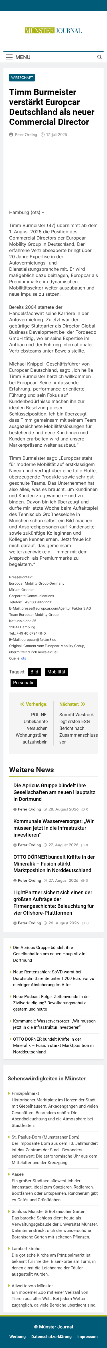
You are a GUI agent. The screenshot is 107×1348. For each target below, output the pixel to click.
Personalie (23, 682)
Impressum (87, 1336)
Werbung (17, 1336)
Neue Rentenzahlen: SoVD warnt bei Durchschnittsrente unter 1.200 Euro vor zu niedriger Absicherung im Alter (53, 978)
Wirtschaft (22, 77)
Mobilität (56, 672)
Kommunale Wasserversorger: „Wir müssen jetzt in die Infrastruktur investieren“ (53, 828)
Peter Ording (26, 134)
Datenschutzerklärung (51, 1336)
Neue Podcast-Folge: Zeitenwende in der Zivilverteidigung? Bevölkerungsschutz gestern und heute (51, 1003)
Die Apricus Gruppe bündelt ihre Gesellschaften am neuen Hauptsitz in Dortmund (54, 792)
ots (23, 658)
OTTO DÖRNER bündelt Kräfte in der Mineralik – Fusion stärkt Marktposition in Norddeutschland (54, 864)
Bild (34, 672)
